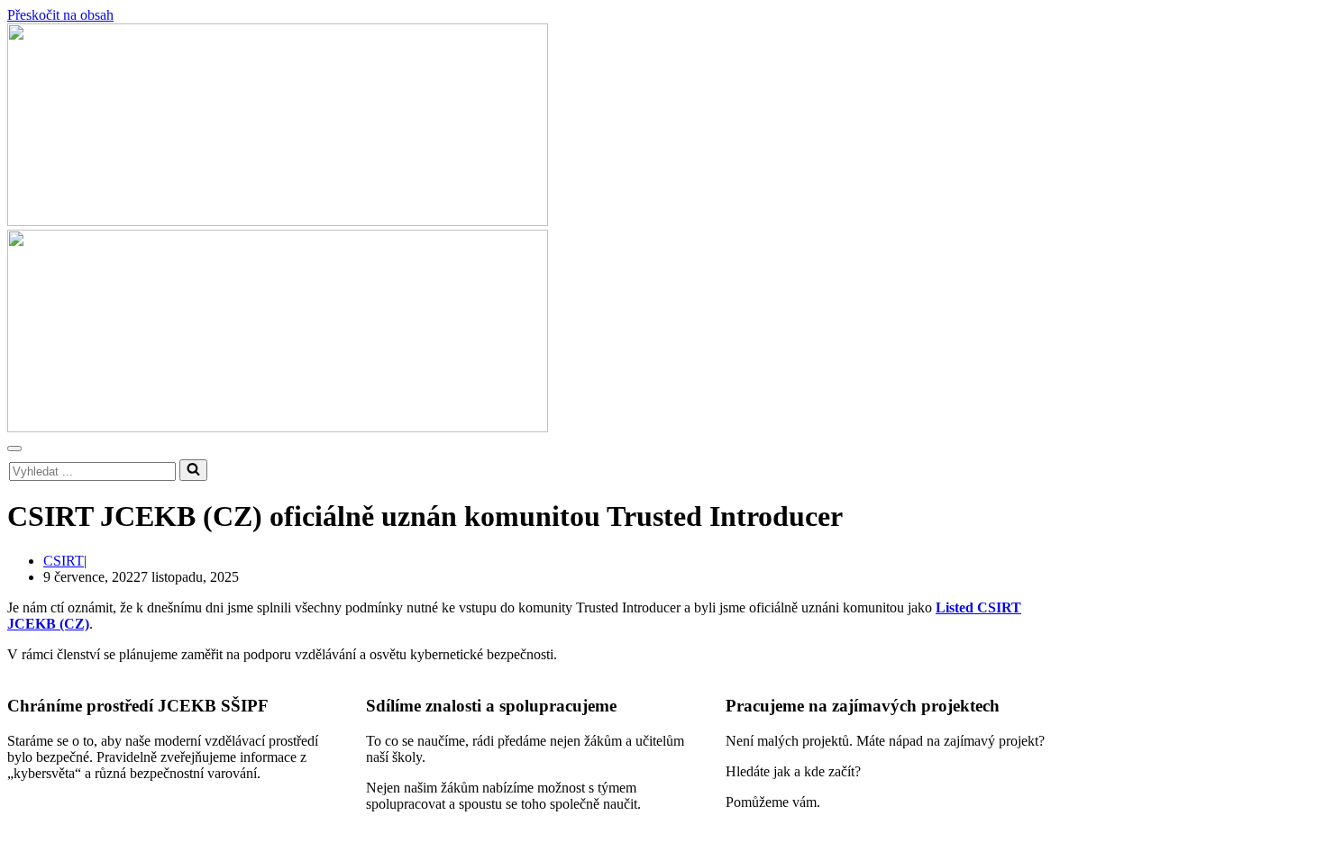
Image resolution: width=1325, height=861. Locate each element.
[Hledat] (193, 470)
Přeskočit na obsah (60, 15)
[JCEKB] (662, 126)
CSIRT (63, 560)
